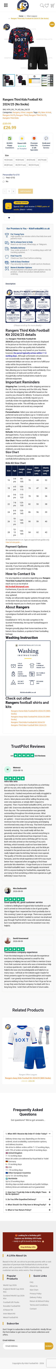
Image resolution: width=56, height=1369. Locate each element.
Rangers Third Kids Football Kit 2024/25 (28, 722)
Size (7, 155)
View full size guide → (14, 542)
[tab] (10, 284)
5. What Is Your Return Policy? (18, 1210)
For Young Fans (17, 234)
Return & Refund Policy (39, 1301)
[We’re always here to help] (7, 243)
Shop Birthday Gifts (28, 1247)
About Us (34, 1286)
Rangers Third (22, 115)
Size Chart (34, 1290)
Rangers (16, 112)
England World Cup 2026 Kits (13, 1290)
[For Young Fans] (7, 235)
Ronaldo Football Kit (11, 1306)
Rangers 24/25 (9, 115)
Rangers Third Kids (11, 118)
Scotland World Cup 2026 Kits (13, 1297)
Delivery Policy (36, 1297)
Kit (39, 112)
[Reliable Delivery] (7, 249)
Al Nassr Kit (8, 1310)
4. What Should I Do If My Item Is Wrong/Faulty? (26, 1205)
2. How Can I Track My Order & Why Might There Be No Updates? (26, 1193)
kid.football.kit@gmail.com (17, 586)
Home (21, 16)
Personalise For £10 (11, 175)
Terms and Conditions (39, 1305)
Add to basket (25, 191)
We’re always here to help (22, 242)
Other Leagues (32, 16)
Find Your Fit (16, 256)
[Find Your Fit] (7, 257)
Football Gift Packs (11, 1302)
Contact (33, 1309)
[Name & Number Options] (7, 268)
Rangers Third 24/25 (37, 115)
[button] (51, 80)
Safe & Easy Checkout (20, 262)
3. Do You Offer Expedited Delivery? (21, 1199)
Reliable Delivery (18, 248)
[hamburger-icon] (6, 6)
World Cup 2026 (10, 1285)
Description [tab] (10, 284)
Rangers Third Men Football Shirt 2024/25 (28, 725)
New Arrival (46, 112)
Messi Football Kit (10, 1317)
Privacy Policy (35, 1294)
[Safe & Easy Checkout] (7, 263)
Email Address (9, 1340)
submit (49, 1346)
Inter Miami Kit (9, 1314)
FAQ (31, 1282)
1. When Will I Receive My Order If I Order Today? (26, 1134)
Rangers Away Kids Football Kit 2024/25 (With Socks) (28, 1078)
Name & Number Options (21, 267)
